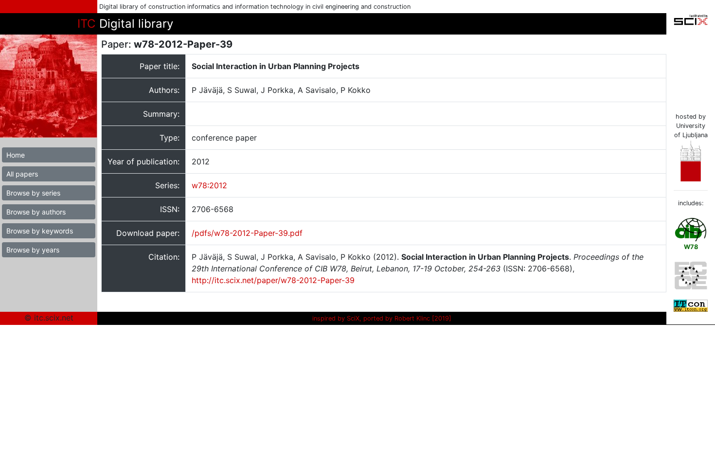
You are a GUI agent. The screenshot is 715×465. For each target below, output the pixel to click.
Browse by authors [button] (36, 212)
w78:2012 (209, 185)
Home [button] (15, 155)
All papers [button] (22, 174)
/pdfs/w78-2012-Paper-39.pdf (247, 233)
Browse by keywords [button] (39, 231)
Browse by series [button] (33, 193)
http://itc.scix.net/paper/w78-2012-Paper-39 (273, 280)
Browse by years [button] (32, 250)
